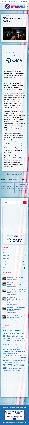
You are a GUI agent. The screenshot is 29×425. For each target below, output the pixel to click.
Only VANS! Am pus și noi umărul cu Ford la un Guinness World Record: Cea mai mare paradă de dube (16, 300)
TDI (10, 368)
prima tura (10, 358)
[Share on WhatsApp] (7, 174)
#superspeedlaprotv (5, 181)
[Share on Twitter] (13, 174)
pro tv (20, 358)
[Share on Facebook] (10, 174)
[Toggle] (26, 252)
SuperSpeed (22, 25)
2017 (7, 336)
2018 (15, 336)
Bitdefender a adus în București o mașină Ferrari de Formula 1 (16, 283)
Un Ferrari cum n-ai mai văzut (15, 277)
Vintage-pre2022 (7, 15)
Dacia (7, 343)
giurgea (16, 347)
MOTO (4, 262)
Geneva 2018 (7, 347)
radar (7, 360)
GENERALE (5, 258)
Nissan (9, 355)
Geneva (13, 345)
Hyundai (9, 349)
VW (17, 370)
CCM (25, 422)
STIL (3, 268)
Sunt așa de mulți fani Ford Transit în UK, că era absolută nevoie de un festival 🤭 (16, 291)
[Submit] (25, 202)
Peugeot (16, 355)
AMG (17, 338)
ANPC (25, 407)
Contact (4, 407)
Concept (17, 340)
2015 (16, 333)
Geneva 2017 (22, 345)
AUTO (4, 252)
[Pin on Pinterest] (19, 174)
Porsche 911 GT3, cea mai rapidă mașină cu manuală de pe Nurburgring (16, 309)
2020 (10, 338)
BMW (11, 181)
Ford (6, 345)
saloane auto (11, 362)
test (15, 368)
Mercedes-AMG (8, 351)
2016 (22, 333)
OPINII (4, 265)
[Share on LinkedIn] (21, 174)
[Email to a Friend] (16, 174)
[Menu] (2, 7)
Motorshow (12, 353)
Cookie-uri (21, 407)
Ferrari (22, 343)
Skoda (22, 362)
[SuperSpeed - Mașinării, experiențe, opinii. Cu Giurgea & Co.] (14, 6)
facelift (15, 343)
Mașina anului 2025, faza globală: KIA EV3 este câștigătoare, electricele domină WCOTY (16, 317)
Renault (16, 360)
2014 (11, 333)
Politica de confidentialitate (12, 407)
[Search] (27, 6)
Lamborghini (17, 349)
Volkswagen (8, 370)
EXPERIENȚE (6, 255)
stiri (14, 181)
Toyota (22, 368)
